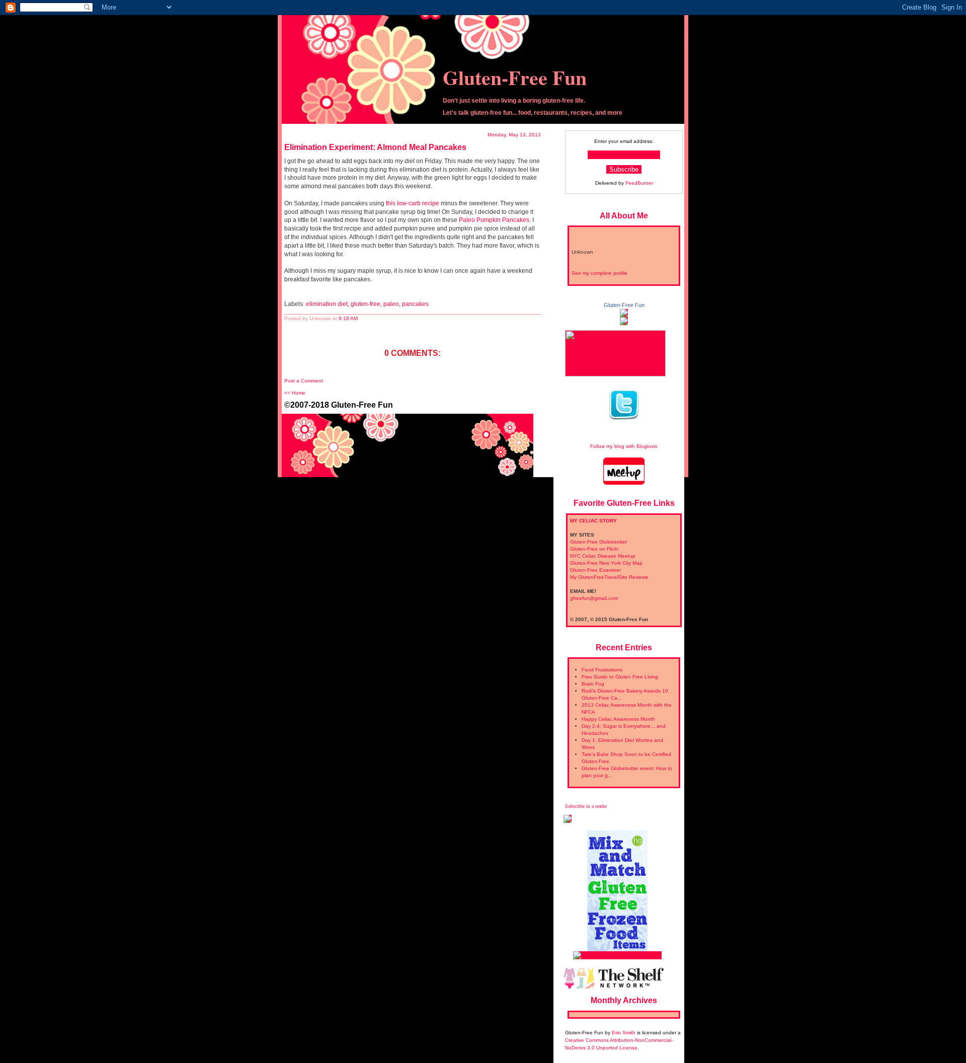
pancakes (415, 304)
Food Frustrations (602, 669)
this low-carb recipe (412, 203)
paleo (391, 304)
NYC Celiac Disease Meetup (602, 556)
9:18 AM (348, 318)
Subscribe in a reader (586, 806)
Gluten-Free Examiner (595, 570)
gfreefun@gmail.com (594, 598)
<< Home (294, 393)
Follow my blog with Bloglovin (624, 446)
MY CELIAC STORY (593, 520)
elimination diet (327, 304)
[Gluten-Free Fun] (624, 313)
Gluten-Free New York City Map (606, 563)
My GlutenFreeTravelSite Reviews (609, 577)
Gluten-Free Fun (515, 77)
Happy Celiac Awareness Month (618, 719)
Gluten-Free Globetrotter (598, 542)
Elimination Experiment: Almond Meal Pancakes (375, 147)
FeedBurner (639, 183)
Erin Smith (623, 1032)
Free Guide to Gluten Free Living (620, 676)
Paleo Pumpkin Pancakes (494, 219)
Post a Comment (303, 381)
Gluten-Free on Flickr (594, 549)
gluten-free (365, 304)
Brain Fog (593, 684)
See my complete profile (599, 273)
